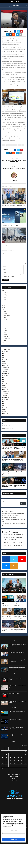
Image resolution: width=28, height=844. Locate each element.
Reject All (14, 835)
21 (21, 760)
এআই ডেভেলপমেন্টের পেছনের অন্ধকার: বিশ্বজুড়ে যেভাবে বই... (7, 473)
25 (10, 763)
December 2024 (5, 391)
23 (2, 763)
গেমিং (5, 299)
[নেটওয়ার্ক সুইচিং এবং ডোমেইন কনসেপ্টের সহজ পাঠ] (4, 736)
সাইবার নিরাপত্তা (7, 338)
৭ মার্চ (23, 145)
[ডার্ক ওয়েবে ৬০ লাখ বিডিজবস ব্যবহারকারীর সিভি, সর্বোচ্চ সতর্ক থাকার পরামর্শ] (8, 480)
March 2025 (4, 385)
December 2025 (5, 367)
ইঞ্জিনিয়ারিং (5, 313)
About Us (14, 778)
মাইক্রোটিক (6, 336)
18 (10, 760)
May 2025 (4, 381)
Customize (14, 830)
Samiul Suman (7, 542)
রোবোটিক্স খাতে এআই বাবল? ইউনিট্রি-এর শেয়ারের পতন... (19, 472)
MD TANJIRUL (7, 537)
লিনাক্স (5, 321)
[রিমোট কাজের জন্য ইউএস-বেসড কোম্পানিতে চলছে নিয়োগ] (4, 687)
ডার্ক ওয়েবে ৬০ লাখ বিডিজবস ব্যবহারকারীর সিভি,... (7, 486)
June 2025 (4, 379)
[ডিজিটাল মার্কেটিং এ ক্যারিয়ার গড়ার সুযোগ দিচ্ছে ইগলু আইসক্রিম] (4, 680)
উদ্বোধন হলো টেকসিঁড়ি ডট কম (17, 542)
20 (18, 760)
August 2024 (5, 399)
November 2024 (5, 393)
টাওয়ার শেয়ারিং (15, 145)
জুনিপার (5, 332)
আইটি (5, 311)
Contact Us (14, 780)
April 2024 (4, 407)
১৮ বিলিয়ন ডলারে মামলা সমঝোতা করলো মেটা (10, 517)
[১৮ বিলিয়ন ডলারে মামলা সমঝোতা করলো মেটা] (8, 454)
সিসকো (5, 340)
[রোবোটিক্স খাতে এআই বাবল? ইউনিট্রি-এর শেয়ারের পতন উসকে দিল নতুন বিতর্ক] (20, 467)
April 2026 (4, 359)
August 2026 (5, 351)
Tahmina (14, 180)
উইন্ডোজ (5, 330)
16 (2, 760)
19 (14, 760)
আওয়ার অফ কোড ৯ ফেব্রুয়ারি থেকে (17, 534)
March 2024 (4, 409)
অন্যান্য (5, 301)
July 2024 (4, 401)
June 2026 (4, 355)
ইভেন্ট (3, 326)
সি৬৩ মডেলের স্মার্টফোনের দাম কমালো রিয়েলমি (10, 225)
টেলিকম (3, 305)
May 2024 (4, 405)
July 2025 (4, 377)
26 (14, 763)
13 (18, 757)
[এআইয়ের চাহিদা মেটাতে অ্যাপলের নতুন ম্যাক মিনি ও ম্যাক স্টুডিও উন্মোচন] (20, 454)
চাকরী (3, 309)
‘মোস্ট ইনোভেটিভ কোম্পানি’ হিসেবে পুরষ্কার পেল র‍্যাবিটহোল (14, 168)
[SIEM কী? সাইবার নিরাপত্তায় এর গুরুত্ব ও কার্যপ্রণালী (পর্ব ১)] (4, 729)
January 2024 (5, 413)
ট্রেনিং (3, 342)
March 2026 (4, 361)
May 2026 (4, 357)
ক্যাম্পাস (3, 307)
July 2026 (4, 353)
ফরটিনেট (5, 334)
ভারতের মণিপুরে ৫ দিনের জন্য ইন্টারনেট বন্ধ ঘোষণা (10, 245)
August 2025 (5, 375)
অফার (3, 145)
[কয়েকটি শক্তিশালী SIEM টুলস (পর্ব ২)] (20, 480)
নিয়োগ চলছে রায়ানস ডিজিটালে (14, 693)
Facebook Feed (8, 493)
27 (18, 763)
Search (3, 501)
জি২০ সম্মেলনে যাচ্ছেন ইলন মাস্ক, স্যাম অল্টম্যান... (6, 448)
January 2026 (5, 365)
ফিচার (3, 303)
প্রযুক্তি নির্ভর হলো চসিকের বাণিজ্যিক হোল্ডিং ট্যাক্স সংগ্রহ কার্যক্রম (13, 205)
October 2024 (5, 395)
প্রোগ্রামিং (5, 319)
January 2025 (5, 389)
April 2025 (4, 383)
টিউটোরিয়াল (4, 328)
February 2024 (5, 411)
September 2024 (5, 397)
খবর (3, 290)
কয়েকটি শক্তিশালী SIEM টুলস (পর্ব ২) (15, 719)
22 (25, 760)
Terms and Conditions (14, 774)
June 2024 (4, 403)
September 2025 (5, 373)
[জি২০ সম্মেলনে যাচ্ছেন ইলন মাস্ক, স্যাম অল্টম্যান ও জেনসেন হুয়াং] (8, 442)
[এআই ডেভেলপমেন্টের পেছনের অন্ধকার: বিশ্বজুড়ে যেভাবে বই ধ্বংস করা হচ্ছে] (8, 467)
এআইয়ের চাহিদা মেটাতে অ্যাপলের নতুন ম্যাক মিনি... (19, 460)
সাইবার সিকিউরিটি (7, 324)
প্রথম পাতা (6, 292)
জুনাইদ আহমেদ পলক (8, 145)
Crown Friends (14, 842)
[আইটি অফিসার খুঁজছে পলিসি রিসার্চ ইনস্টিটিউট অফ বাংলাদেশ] (4, 703)
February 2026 (5, 363)
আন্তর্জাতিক (6, 295)
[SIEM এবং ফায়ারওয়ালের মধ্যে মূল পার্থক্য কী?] (20, 442)
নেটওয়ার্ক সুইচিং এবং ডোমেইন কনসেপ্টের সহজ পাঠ (17, 735)
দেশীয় (5, 294)
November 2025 (5, 369)
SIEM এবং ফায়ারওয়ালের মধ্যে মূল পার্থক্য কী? (10, 515)
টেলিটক (19, 145)
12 (14, 757)
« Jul (2, 768)
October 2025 (5, 371)
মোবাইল (5, 297)
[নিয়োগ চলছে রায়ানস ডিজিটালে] (4, 695)
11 (10, 757)
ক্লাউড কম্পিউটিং (7, 315)
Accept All (14, 839)
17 (6, 760)
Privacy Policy (14, 776)
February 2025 (5, 387)
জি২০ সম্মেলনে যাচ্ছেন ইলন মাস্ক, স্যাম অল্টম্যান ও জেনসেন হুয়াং (13, 513)
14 (21, 757)
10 (6, 757)
